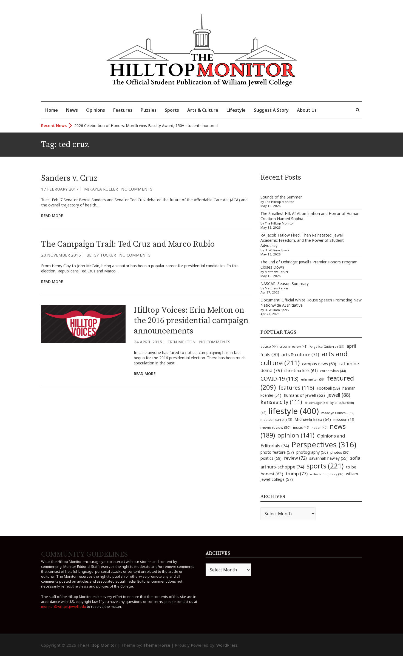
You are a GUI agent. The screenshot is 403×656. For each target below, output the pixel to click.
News (72, 110)
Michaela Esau (312, 419)
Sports (172, 110)
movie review (275, 427)
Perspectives (323, 444)
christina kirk (301, 370)
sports (325, 465)
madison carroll (276, 419)
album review (293, 346)
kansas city (281, 401)
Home (51, 110)
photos (340, 452)
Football (328, 388)
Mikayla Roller (101, 189)
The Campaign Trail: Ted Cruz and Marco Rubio (128, 244)
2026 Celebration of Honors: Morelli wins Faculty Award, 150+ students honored (146, 125)
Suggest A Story (271, 110)
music (301, 427)
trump (297, 473)
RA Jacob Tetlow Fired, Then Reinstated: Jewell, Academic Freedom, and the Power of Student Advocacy (302, 240)
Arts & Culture (202, 110)
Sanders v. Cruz (69, 178)
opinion (295, 435)
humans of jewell (304, 395)
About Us (307, 110)
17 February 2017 (60, 189)
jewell (338, 395)
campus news (319, 363)
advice (268, 346)
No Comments (136, 189)
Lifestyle (236, 110)
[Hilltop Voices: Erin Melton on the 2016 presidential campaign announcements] (83, 324)
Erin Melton (182, 341)
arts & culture (300, 355)
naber (319, 427)
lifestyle (294, 410)
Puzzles (149, 110)
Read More (52, 215)
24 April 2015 (148, 341)
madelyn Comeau (337, 413)
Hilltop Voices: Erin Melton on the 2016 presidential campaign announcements (191, 320)
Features (122, 110)
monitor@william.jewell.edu (63, 606)
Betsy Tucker (101, 255)
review (295, 458)
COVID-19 (279, 378)
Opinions (95, 110)
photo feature (277, 452)
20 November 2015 (61, 255)
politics (271, 458)
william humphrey (327, 474)
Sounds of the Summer (281, 197)
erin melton (313, 379)
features (296, 387)
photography (312, 452)
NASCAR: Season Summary (284, 283)
